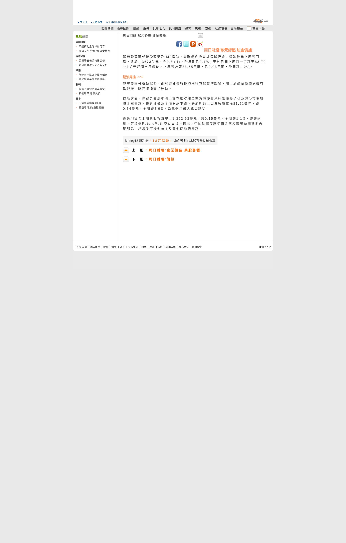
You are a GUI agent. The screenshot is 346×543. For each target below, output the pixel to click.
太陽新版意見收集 (117, 22)
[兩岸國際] (123, 28)
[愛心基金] (237, 28)
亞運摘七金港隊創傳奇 (92, 46)
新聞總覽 (197, 247)
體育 (143, 247)
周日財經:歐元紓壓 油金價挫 (144, 35)
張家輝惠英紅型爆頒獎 (92, 79)
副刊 (122, 247)
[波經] (208, 28)
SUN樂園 (133, 247)
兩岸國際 (95, 247)
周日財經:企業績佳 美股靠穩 (166, 150)
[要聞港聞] (108, 28)
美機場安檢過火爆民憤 (92, 60)
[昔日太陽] (255, 28)
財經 (105, 247)
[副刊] (159, 28)
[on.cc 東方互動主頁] (260, 21)
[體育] (188, 28)
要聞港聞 (82, 247)
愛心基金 (184, 247)
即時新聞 (97, 22)
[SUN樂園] (175, 28)
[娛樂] (146, 28)
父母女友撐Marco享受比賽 (94, 51)
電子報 (83, 22)
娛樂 (114, 247)
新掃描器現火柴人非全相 (93, 65)
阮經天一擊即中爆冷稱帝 (93, 75)
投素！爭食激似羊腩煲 (92, 89)
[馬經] (198, 28)
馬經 (152, 247)
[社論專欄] (221, 28)
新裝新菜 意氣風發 (90, 93)
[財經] (136, 28)
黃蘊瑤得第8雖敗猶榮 (91, 107)
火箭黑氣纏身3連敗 (90, 103)
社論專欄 (171, 247)
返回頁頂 (266, 247)
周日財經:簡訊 (153, 159)
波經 (160, 247)
